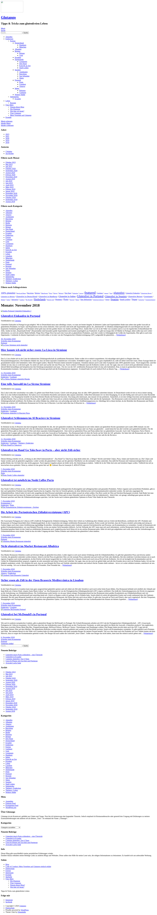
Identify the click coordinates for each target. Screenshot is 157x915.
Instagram (9, 900)
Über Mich (9, 105)
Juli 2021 (9, 166)
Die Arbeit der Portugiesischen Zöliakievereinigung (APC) (35, 512)
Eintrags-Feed (11, 803)
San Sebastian (24, 76)
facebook (9, 902)
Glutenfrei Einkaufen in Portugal (20, 315)
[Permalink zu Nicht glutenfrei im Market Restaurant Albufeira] (16, 541)
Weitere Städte (20, 95)
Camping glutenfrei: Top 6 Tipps (17, 659)
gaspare (106, 293)
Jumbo (8, 299)
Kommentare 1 (6, 503)
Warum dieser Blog (17, 107)
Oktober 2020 (11, 169)
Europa (12, 41)
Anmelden (9, 801)
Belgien (17, 51)
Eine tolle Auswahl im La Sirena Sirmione (25, 383)
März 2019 (9, 187)
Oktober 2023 (11, 162)
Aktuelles (9, 37)
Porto (21, 82)
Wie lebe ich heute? (17, 111)
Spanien (18, 70)
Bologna (22, 90)
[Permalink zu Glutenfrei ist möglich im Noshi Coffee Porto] (12, 475)
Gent (21, 55)
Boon (50, 293)
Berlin (8, 223)
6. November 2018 (8, 637)
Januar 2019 (10, 191)
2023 (7, 134)
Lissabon (22, 84)
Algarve (22, 86)
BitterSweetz (44, 293)
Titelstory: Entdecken (13, 279)
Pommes (58, 299)
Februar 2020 (10, 175)
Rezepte (13, 103)
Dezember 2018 (11, 193)
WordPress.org (11, 807)
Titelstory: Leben (12, 281)
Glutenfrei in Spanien (116, 296)
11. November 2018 (8, 373)
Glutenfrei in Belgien (8, 297)
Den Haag (23, 64)
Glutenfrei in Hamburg (48, 296)
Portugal (18, 80)
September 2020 (11, 171)
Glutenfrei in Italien (67, 296)
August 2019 (10, 179)
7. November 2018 (8, 469)
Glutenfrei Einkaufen (133, 293)
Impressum (9, 873)
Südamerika (14, 97)
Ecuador (18, 99)
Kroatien (18, 57)
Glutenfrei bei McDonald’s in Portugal (24, 614)
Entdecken (9, 39)
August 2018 (10, 202)
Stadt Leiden (24, 68)
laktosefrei (14, 299)
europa (81, 293)
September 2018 (11, 200)
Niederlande (19, 59)
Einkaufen (75, 293)
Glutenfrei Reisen (135, 296)
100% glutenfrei (8, 293)
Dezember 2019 (11, 177)
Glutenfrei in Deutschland (26, 296)
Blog (7, 864)
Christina (17, 321)
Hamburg (22, 45)
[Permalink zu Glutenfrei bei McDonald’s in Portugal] (13, 609)
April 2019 (9, 185)
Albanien (18, 49)
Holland (3, 299)
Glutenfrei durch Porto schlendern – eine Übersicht (24, 655)
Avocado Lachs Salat (13, 663)
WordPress (25, 910)
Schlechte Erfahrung (98, 299)
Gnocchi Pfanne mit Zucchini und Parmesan (22, 661)
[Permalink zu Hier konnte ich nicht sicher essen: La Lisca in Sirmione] (14, 345)
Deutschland (19, 43)
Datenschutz (10, 869)
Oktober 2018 (11, 197)
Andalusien (23, 72)
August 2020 (10, 173)
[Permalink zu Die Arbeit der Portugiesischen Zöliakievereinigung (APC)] (20, 507)
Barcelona (23, 74)
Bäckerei (61, 293)
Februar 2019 (10, 189)
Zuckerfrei (141, 299)
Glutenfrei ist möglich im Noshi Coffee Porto (27, 480)
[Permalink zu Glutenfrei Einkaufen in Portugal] (16, 311)
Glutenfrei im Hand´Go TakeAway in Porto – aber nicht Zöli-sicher (40, 450)
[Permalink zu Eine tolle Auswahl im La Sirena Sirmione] (15, 379)
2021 (7, 136)
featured (90, 292)
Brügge (22, 53)
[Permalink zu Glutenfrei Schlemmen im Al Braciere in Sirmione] (15, 413)
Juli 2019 (9, 181)
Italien (17, 88)
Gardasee (22, 93)
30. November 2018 (8, 339)
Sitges (21, 78)
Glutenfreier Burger (146, 293)
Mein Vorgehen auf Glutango (20, 115)
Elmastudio (22, 912)
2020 (7, 138)
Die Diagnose (15, 109)
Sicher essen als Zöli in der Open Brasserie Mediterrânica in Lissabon (42, 580)
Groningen (23, 62)
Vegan (134, 299)
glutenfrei (119, 292)
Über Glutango (15, 113)
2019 (7, 140)
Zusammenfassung (150, 299)
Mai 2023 (9, 164)
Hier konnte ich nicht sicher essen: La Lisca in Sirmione (34, 349)
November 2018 (11, 195)
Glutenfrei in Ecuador (13, 657)
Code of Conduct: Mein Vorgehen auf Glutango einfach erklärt (28, 866)
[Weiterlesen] (121, 335)
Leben (8, 101)
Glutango (8, 17)
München (22, 47)
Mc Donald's (29, 299)
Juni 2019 (9, 183)
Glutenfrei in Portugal (90, 296)
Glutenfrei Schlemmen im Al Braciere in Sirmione (30, 418)
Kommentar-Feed (12, 805)
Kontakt (8, 117)
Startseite (9, 877)
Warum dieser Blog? (17, 885)
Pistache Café (50, 299)
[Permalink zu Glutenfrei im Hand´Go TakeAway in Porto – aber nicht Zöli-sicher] (11, 445)
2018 (7, 142)
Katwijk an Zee (25, 66)
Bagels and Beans (21, 293)
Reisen (77, 299)
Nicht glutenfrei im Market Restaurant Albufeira (30, 546)
